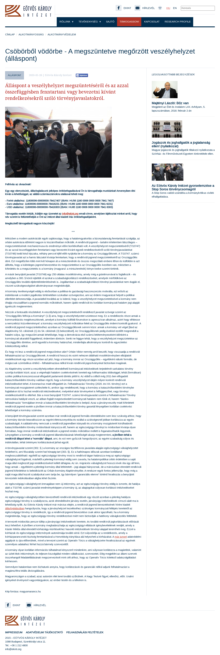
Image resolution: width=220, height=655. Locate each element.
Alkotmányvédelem (62, 34)
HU (168, 8)
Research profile (178, 21)
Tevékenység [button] (88, 21)
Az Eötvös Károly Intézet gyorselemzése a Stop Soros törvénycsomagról (183, 187)
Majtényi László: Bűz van (170, 103)
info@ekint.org (70, 213)
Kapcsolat (152, 21)
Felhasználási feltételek (84, 632)
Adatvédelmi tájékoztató (44, 632)
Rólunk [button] (65, 21)
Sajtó (110, 21)
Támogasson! (129, 21)
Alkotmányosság (31, 34)
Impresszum (14, 632)
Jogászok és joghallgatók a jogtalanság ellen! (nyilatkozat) (181, 144)
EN (175, 8)
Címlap (10, 34)
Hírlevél (40, 605)
